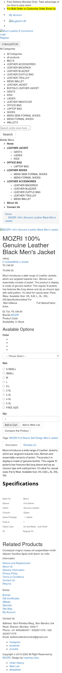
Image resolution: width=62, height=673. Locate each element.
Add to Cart (11, 425)
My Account (9, 612)
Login (3, 34)
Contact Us (9, 580)
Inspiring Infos (31, 657)
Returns (7, 583)
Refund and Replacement (16, 563)
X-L (8, 386)
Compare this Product (17, 430)
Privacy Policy (10, 573)
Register (4, 37)
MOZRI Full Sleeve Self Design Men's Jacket (33, 438)
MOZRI (15, 315)
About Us (8, 566)
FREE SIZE (12, 407)
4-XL (8, 399)
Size (5, 363)
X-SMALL (11, 369)
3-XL (8, 394)
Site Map (7, 608)
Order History (16, 662)
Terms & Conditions (13, 576)
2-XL (8, 390)
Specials (7, 605)
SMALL (10, 373)
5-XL (8, 403)
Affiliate (7, 601)
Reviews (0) (29, 445)
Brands (6, 595)
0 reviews (8, 261)
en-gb (23, 20)
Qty (5, 413)
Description (11, 445)
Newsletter (15, 669)
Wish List (14, 666)
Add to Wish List (31, 425)
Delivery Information (13, 570)
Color (6, 335)
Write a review (20, 261)
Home (8, 214)
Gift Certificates (11, 598)
